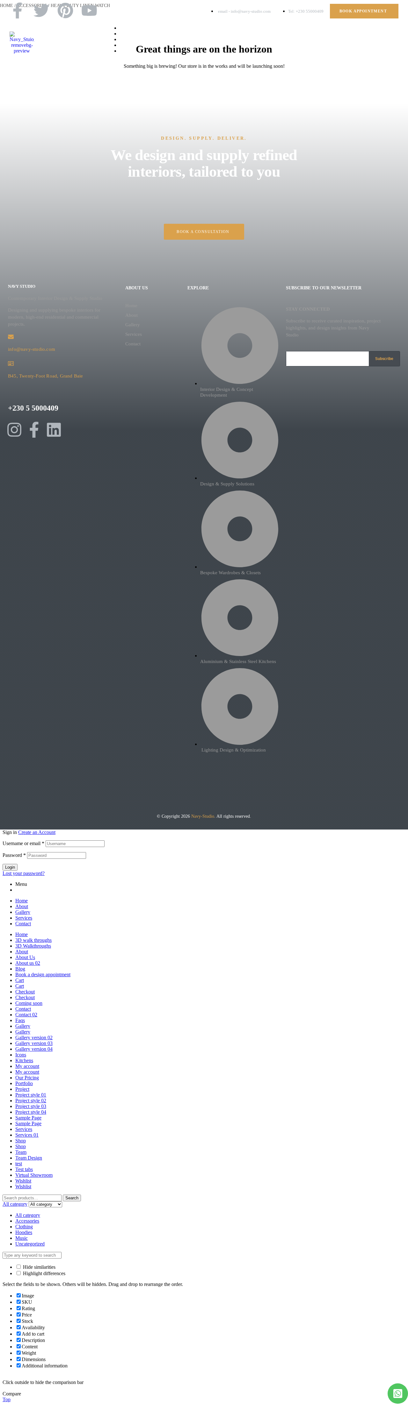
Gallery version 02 (34, 1037)
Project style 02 (30, 1100)
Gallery (132, 324)
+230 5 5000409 (33, 408)
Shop (20, 1140)
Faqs (20, 1020)
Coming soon (28, 1003)
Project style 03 (30, 1106)
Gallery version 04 (34, 1049)
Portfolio (24, 1083)
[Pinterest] (65, 10)
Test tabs (24, 1169)
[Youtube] (89, 10)
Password (14, 855)
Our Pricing (27, 1077)
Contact (133, 343)
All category (27, 1215)
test (18, 1163)
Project (22, 1089)
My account (27, 1066)
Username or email (23, 843)
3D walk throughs (33, 940)
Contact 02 (26, 1014)
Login (10, 867)
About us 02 (27, 963)
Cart (19, 980)
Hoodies (23, 1232)
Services (133, 334)
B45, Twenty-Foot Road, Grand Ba (43, 375)
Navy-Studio (202, 816)
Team (20, 1152)
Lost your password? (24, 873)
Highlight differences (43, 1273)
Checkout (25, 991)
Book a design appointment (42, 974)
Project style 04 (30, 1112)
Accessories (27, 1221)
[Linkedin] (54, 430)
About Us (25, 957)
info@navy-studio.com (31, 349)
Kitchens (24, 1060)
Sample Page (28, 1117)
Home (131, 305)
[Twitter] (41, 10)
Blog (20, 968)
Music (21, 1238)
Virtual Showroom (34, 1175)
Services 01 (27, 1135)
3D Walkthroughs (33, 946)
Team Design (28, 1158)
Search (71, 1198)
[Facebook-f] (18, 10)
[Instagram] (14, 430)
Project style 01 (30, 1095)
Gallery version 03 (34, 1043)
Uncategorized (30, 1243)
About (131, 315)
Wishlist (23, 1180)
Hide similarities (38, 1267)
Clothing (24, 1226)
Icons (20, 1054)
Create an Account (36, 832)
